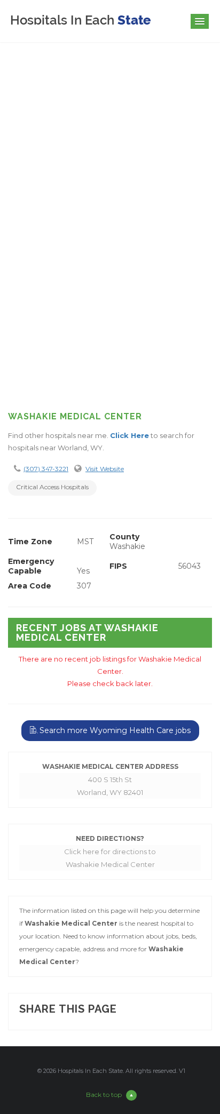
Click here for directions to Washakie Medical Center (110, 858)
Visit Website (104, 469)
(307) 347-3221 (45, 469)
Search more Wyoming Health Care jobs (114, 730)
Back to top (104, 1095)
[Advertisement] (110, 281)
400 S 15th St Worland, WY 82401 (110, 786)
